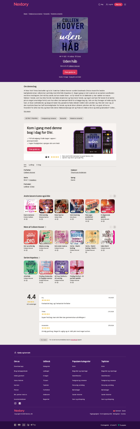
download (74, 340)
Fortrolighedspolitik (106, 414)
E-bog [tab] (39, 165)
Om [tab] (25, 165)
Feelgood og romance (35, 14)
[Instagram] (15, 403)
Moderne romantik (56, 14)
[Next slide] (114, 196)
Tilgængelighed (94, 414)
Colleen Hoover (74, 66)
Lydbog (26, 187)
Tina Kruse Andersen (78, 172)
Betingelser (116, 414)
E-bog (32, 187)
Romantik (47, 14)
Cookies (123, 414)
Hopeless (32, 180)
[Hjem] (55, 4)
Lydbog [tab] (31, 165)
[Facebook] (20, 403)
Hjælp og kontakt (23, 353)
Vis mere (27, 111)
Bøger (25, 14)
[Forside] (125, 4)
